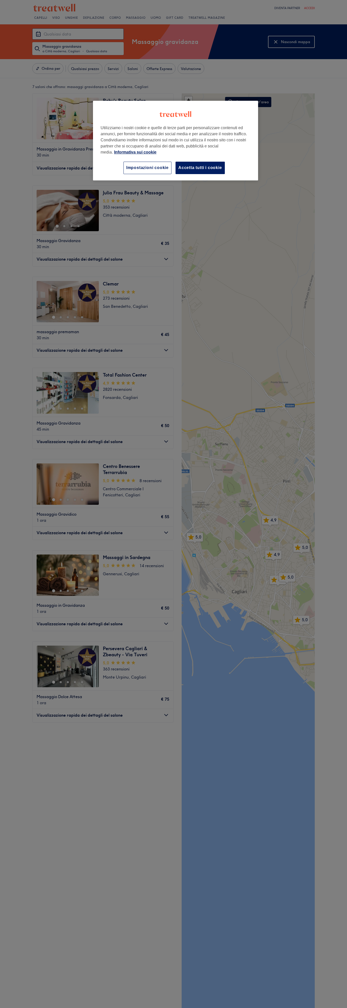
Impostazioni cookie (147, 167)
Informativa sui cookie (135, 152)
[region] (175, 140)
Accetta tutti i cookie (200, 167)
